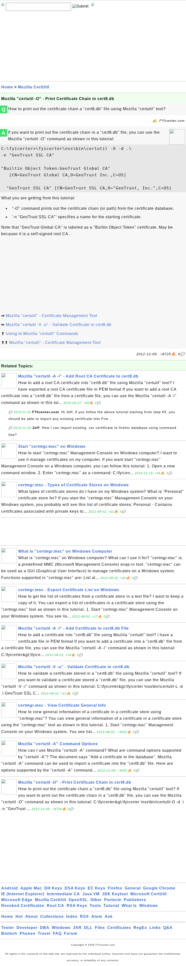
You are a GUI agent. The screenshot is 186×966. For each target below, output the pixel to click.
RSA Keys (77, 906)
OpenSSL (78, 900)
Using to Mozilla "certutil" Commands (42, 334)
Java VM (91, 894)
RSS (84, 916)
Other (96, 900)
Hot (19, 916)
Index (72, 916)
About (31, 916)
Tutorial (111, 906)
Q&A (168, 928)
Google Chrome (159, 888)
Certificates (119, 928)
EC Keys (96, 888)
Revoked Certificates (22, 906)
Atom (96, 916)
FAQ (57, 933)
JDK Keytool (115, 894)
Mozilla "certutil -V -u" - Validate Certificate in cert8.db (58, 325)
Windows (148, 906)
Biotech (9, 933)
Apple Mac (31, 888)
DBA (44, 928)
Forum (70, 933)
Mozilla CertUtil (33, 87)
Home (7, 87)
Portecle (112, 900)
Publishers (135, 900)
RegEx (140, 928)
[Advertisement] (93, 47)
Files (100, 928)
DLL (88, 928)
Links (155, 928)
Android (9, 888)
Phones (27, 933)
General (133, 888)
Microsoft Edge (16, 900)
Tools (95, 906)
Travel (44, 933)
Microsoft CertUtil (148, 894)
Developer (27, 928)
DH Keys (53, 888)
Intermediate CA (63, 894)
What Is (129, 906)
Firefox (115, 888)
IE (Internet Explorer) (22, 894)
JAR (77, 928)
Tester (7, 928)
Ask (109, 916)
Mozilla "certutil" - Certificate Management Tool (51, 316)
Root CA (55, 906)
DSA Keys (75, 888)
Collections (52, 916)
